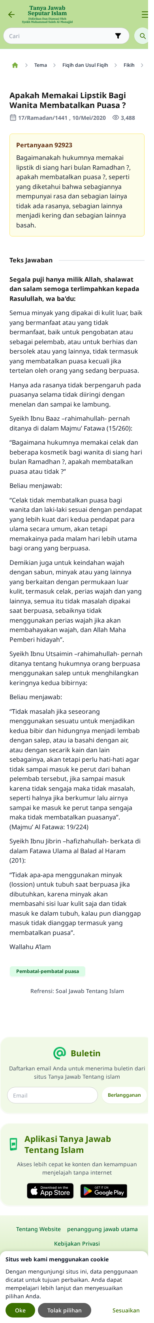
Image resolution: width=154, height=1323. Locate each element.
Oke (20, 1310)
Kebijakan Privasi (77, 1243)
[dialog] (74, 1287)
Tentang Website (38, 1229)
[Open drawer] (145, 14)
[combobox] (61, 36)
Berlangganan (124, 1095)
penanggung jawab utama (102, 1229)
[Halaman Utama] (14, 65)
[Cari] (142, 35)
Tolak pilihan (64, 1310)
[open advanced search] (118, 35)
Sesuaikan (126, 1310)
